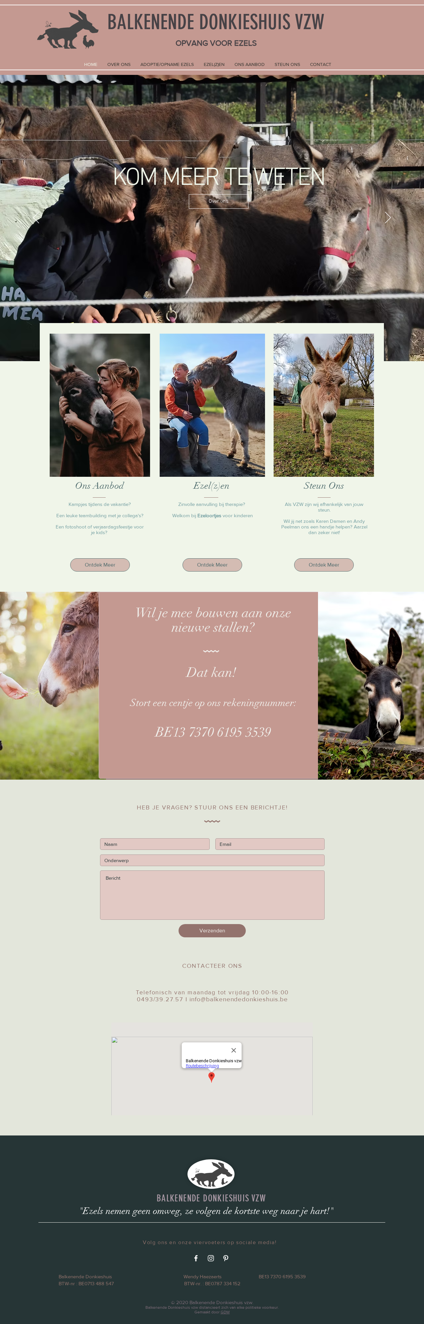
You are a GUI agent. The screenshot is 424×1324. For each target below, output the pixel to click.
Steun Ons (324, 485)
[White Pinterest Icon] (226, 1258)
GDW (225, 1312)
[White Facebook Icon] (196, 1258)
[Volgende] (388, 218)
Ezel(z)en (212, 485)
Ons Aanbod (99, 485)
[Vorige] (36, 218)
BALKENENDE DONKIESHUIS (199, 22)
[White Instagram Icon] (211, 1258)
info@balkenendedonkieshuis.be (238, 999)
